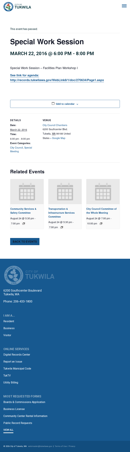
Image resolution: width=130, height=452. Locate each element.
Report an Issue (12, 361)
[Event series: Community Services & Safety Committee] (24, 224)
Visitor (7, 335)
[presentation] (27, 191)
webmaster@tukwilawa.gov (40, 446)
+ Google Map (57, 138)
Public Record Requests (17, 423)
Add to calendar (65, 103)
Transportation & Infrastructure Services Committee (61, 212)
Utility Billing (10, 382)
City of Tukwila (17, 7)
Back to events (25, 241)
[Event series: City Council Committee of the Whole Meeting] (101, 224)
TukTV (7, 375)
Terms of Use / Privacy (65, 446)
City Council (16, 147)
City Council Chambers (55, 125)
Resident (8, 321)
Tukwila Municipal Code (17, 368)
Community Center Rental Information (25, 416)
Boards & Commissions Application (24, 402)
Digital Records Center (16, 354)
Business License (14, 409)
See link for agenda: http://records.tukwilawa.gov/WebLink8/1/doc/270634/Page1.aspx (57, 77)
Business (9, 328)
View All (8, 430)
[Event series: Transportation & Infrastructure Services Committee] (62, 227)
